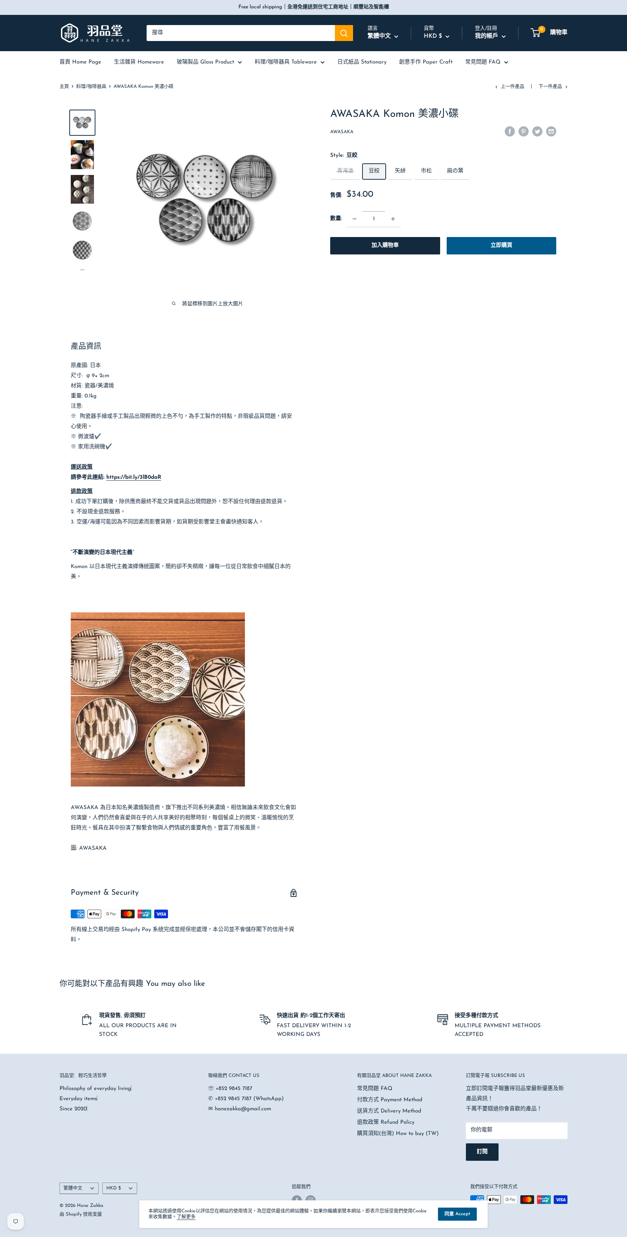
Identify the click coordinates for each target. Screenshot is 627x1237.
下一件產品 (550, 86)
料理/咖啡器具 (91, 86)
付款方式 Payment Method (389, 1100)
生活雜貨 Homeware (139, 62)
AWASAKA (341, 132)
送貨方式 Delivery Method (389, 1111)
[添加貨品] (393, 218)
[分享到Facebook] (510, 131)
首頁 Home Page (80, 62)
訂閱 (482, 1152)
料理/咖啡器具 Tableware (286, 62)
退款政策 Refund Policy (385, 1122)
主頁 (64, 86)
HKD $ (113, 1188)
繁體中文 (72, 1188)
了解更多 (186, 1216)
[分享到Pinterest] (524, 131)
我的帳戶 (487, 36)
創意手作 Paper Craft (425, 62)
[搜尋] (344, 33)
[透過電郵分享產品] (551, 131)
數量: (336, 218)
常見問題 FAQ (482, 62)
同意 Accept (457, 1214)
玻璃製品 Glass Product (205, 62)
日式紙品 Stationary (361, 62)
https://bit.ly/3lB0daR (133, 477)
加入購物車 (385, 245)
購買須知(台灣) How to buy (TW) (398, 1133)
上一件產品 (512, 86)
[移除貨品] (354, 218)
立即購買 (501, 245)
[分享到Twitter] (537, 131)
